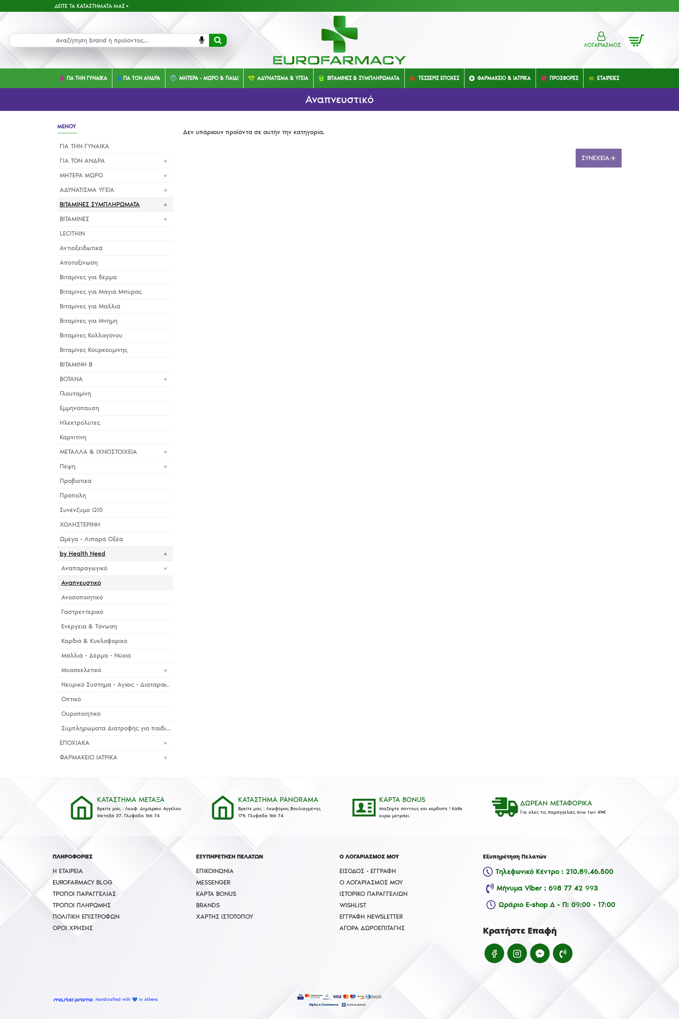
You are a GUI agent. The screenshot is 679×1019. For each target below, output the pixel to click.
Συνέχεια (595, 158)
